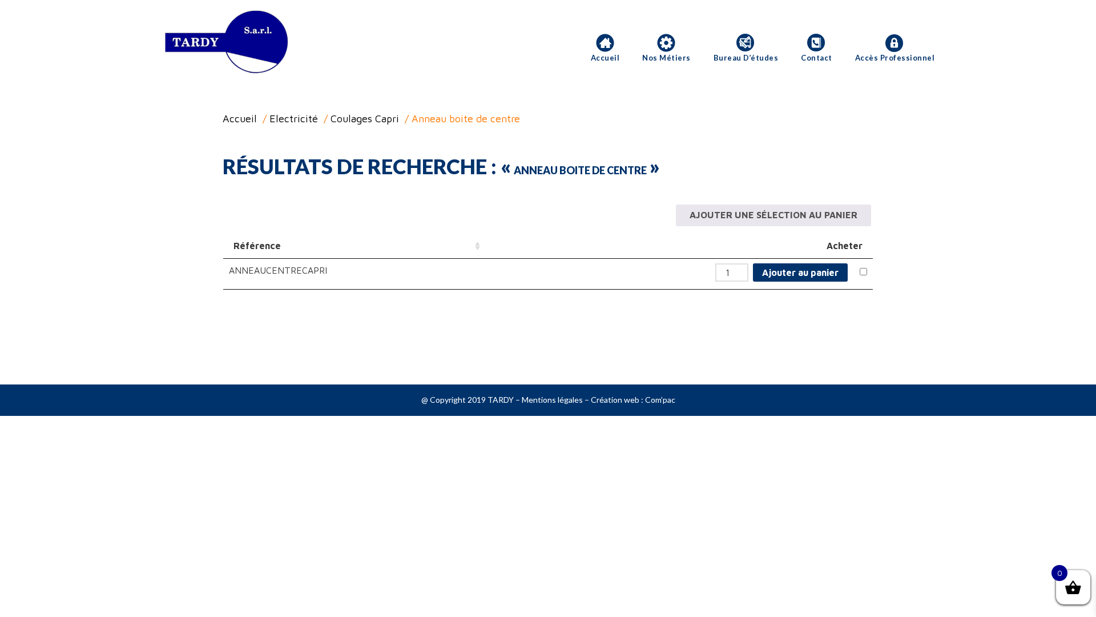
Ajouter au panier (800, 272)
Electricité (293, 119)
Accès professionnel (895, 57)
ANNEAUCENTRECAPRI (278, 270)
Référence (257, 246)
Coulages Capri (365, 119)
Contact (816, 57)
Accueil (605, 57)
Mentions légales (552, 399)
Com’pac (660, 399)
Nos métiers (666, 57)
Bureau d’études (746, 57)
